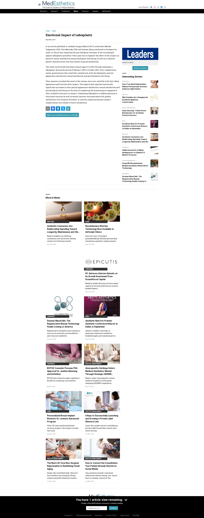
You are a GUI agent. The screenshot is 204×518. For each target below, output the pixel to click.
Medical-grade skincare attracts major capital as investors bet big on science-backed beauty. (102, 286)
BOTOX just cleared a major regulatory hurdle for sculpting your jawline (63, 379)
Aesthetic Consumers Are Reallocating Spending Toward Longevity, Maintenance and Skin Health (135, 139)
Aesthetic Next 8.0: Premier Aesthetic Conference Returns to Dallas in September (134, 126)
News (54, 31)
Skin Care (125, 94)
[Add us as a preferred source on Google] (68, 108)
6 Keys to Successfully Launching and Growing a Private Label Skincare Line (101, 418)
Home (48, 31)
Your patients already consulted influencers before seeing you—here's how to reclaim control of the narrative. (101, 475)
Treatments (125, 81)
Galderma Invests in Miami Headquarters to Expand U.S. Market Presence (133, 152)
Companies (125, 147)
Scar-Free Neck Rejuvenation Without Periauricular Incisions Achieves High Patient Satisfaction (134, 86)
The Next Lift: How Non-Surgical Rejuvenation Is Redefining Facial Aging (63, 466)
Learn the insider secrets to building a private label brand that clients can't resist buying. (101, 428)
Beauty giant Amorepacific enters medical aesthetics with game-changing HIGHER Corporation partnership (100, 380)
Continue (113, 508)
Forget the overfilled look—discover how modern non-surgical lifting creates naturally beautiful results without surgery (62, 475)
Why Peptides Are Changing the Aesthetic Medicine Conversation (135, 99)
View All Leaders (140, 68)
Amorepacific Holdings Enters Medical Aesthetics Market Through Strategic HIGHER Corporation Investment (100, 371)
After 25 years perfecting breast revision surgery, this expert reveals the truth (62, 428)
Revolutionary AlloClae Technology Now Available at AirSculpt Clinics (99, 229)
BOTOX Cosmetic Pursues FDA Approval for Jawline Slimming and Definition (62, 371)
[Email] (48, 108)
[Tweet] (63, 108)
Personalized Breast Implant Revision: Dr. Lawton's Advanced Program (63, 418)
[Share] (53, 108)
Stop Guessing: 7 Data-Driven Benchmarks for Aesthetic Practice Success (134, 113)
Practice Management (128, 108)
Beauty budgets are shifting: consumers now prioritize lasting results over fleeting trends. (61, 238)
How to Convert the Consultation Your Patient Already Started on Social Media (101, 466)
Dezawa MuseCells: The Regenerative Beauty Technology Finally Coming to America (134, 178)
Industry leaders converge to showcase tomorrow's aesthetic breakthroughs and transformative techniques (100, 333)
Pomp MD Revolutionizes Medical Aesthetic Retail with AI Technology (135, 165)
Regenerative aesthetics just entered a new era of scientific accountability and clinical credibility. (63, 333)
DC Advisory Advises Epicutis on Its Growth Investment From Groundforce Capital (101, 276)
